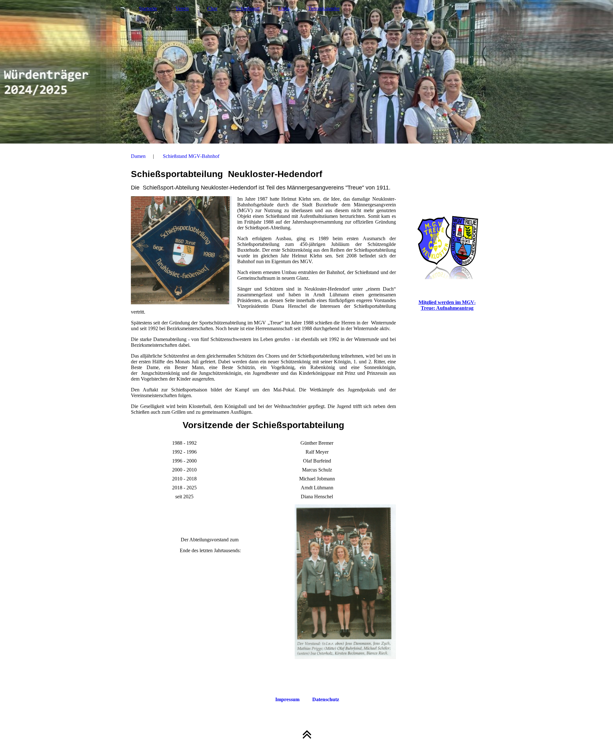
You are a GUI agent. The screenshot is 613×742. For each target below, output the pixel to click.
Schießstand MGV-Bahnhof (191, 156)
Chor (212, 8)
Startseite (148, 8)
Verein (182, 8)
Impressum (287, 699)
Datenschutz (325, 699)
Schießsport (248, 8)
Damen (138, 156)
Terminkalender (324, 8)
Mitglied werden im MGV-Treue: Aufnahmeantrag (447, 305)
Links (284, 8)
